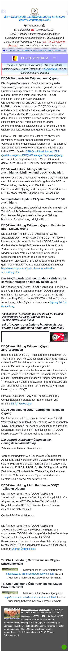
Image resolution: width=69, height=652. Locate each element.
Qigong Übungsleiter (23, 549)
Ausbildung (50, 69)
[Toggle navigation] (54, 58)
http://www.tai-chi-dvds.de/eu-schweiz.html (30, 573)
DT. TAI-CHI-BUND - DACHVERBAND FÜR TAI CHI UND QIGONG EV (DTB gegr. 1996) (35, 18)
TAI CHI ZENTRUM (33, 58)
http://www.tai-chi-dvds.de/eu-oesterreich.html (30, 597)
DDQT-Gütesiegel (21, 403)
